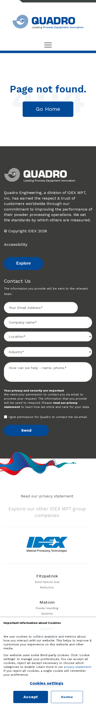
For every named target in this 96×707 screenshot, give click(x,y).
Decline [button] (67, 697)
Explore (23, 263)
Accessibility (15, 244)
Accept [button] (30, 697)
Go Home (48, 109)
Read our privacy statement (47, 496)
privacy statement (77, 667)
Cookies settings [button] (46, 683)
